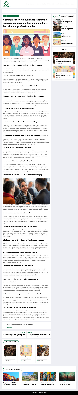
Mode (67, 4)
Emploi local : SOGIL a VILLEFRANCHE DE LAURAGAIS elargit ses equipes (11, 384)
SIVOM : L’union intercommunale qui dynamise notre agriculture (67, 36)
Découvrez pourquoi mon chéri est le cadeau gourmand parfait (10, 357)
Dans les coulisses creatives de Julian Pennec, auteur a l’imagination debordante (65, 384)
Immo (5, 15)
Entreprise (32, 4)
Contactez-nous (34, 392)
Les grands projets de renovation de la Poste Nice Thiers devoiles (15, 335)
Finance (39, 4)
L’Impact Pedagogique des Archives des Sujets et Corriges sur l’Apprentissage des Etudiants (37, 335)
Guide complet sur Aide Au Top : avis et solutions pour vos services (47, 384)
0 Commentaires (33, 15)
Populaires (63, 16)
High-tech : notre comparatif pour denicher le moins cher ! (42, 357)
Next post (30, 332)
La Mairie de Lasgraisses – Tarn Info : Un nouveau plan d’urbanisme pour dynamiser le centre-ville (29, 384)
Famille (44, 4)
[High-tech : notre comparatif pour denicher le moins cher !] (43, 350)
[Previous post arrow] (3, 334)
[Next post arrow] (49, 334)
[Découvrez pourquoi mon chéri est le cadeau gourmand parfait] (10, 350)
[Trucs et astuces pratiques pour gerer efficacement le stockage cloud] (26, 350)
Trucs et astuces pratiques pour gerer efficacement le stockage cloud (25, 357)
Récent (56, 16)
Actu (27, 4)
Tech (53, 4)
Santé (57, 4)
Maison (72, 4)
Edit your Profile (27, 324)
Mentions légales (42, 392)
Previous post (22, 332)
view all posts (9, 327)
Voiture (62, 4)
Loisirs (48, 4)
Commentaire (70, 16)
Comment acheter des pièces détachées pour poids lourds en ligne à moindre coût (66, 22)
